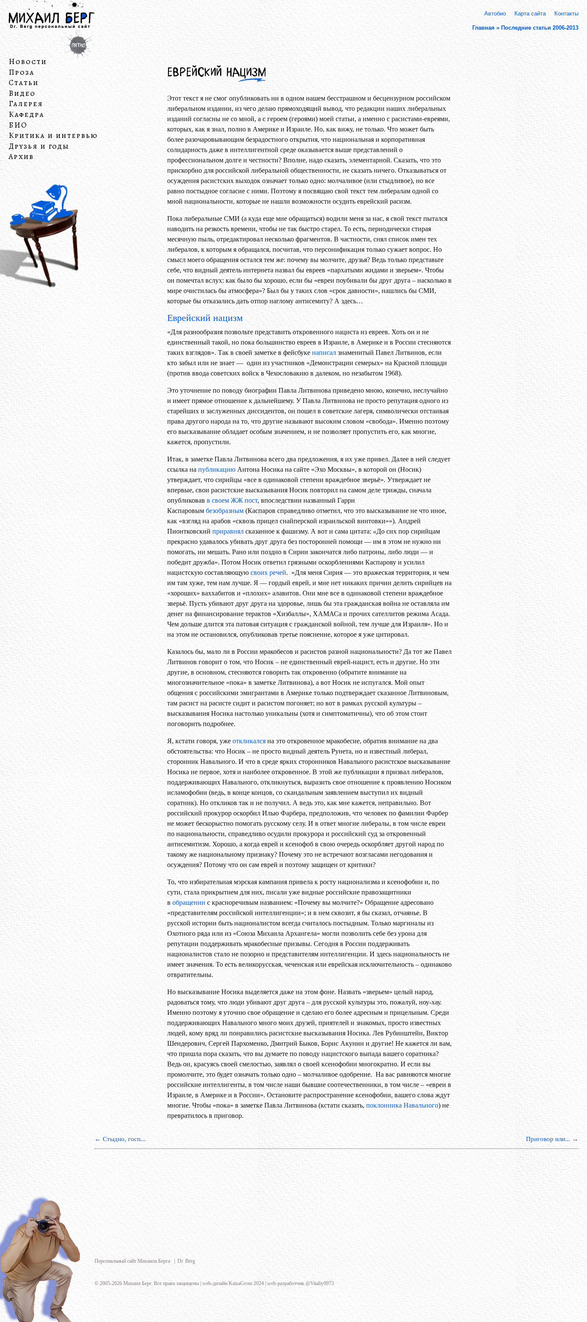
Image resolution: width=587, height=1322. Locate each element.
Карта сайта (530, 13)
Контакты (566, 13)
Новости (28, 62)
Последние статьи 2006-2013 (539, 27)
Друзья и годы (39, 146)
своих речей (268, 572)
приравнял (228, 531)
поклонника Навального (402, 1105)
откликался (249, 741)
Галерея (26, 104)
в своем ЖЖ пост (232, 500)
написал (324, 352)
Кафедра (26, 114)
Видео (22, 93)
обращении (188, 902)
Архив (21, 157)
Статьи (24, 83)
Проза (21, 72)
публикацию (216, 469)
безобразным (225, 510)
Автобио (495, 13)
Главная (483, 27)
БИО (18, 125)
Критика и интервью (53, 135)
